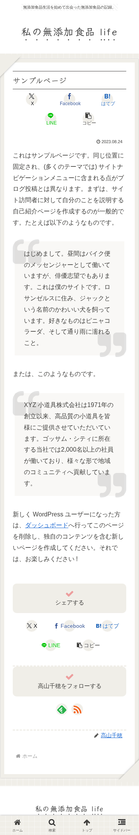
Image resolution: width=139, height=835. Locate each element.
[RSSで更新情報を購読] (77, 709)
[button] (88, 118)
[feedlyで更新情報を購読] (62, 709)
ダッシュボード (46, 525)
